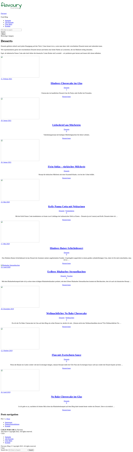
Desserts (66, 88)
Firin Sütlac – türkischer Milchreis (66, 166)
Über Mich (8, 24)
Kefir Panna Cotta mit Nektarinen (66, 206)
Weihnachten (70, 318)
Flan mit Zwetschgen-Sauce (66, 355)
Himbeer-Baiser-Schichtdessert (66, 248)
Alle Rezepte (9, 22)
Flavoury (4, 13)
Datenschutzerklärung (12, 424)
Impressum (8, 422)
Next (8, 419)
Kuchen (70, 276)
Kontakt (7, 26)
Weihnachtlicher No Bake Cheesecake (66, 313)
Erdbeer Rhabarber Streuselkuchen (66, 271)
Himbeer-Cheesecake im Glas (66, 83)
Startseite (8, 20)
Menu (3, 34)
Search (31, 450)
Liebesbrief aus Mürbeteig (66, 125)
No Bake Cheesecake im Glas (66, 396)
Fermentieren (70, 211)
